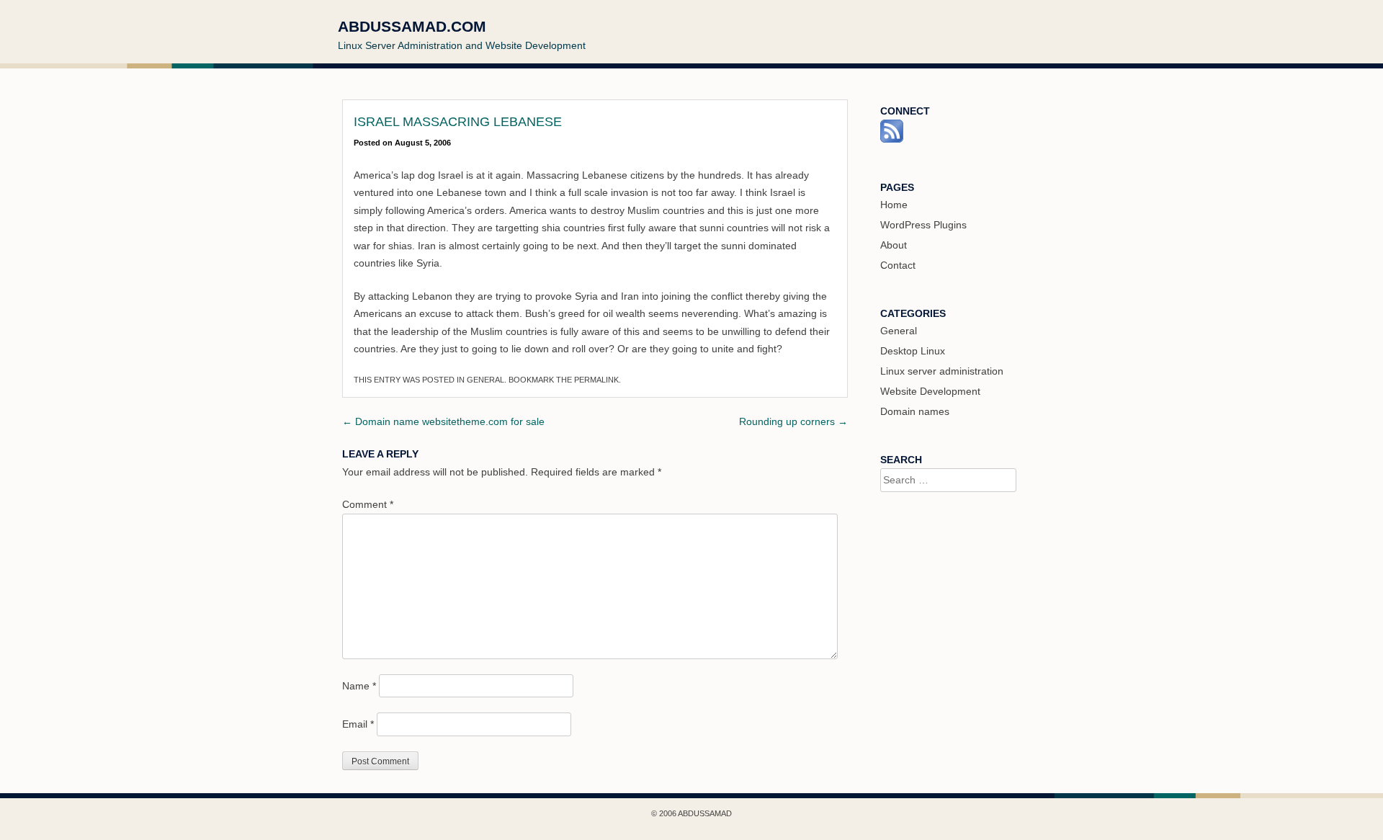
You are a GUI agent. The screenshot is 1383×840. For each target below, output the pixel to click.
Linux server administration (941, 371)
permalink (596, 379)
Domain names (914, 411)
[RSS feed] (891, 139)
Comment (367, 504)
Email (358, 724)
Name (359, 686)
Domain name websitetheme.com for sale (443, 421)
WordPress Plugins (923, 225)
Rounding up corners (793, 421)
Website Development (930, 391)
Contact (898, 265)
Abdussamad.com (412, 26)
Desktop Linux (912, 351)
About (893, 245)
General (485, 379)
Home (894, 204)
